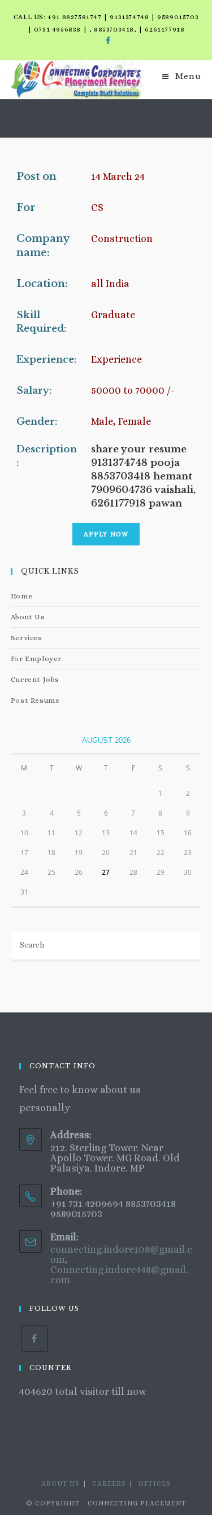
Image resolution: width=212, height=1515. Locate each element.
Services (26, 637)
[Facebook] (106, 41)
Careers (109, 1483)
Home (21, 596)
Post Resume (35, 700)
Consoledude (50, 1410)
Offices (155, 1483)
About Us (28, 617)
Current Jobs (35, 679)
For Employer (36, 658)
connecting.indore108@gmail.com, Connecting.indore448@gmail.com (121, 1264)
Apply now (106, 534)
